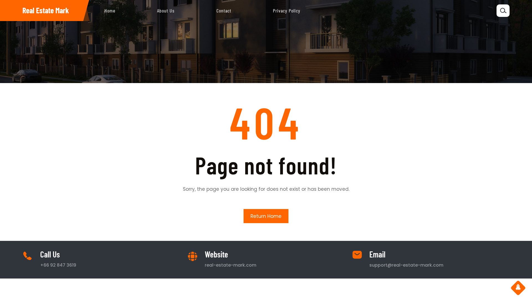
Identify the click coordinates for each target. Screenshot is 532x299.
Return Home (266, 216)
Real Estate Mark (45, 10)
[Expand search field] (503, 10)
